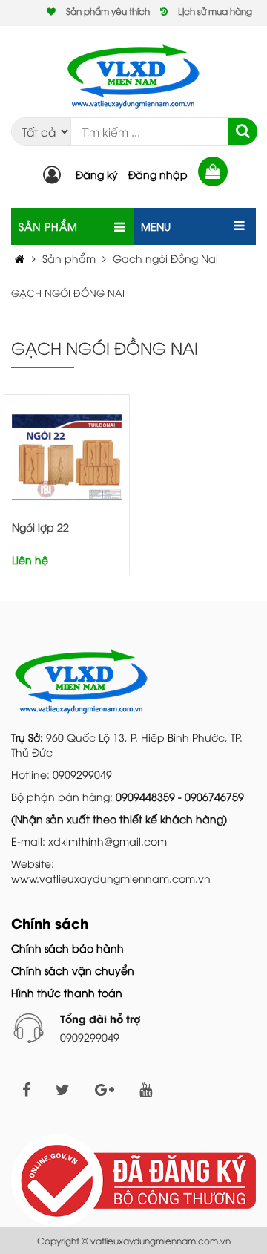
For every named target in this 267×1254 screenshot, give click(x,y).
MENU (156, 226)
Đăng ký (97, 174)
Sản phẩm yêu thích (108, 10)
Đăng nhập (158, 174)
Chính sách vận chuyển (72, 970)
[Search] (242, 131)
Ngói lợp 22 (40, 527)
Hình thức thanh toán (66, 992)
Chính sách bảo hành (67, 948)
